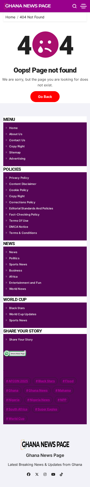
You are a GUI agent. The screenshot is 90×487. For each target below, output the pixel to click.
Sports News (18, 264)
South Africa (18, 409)
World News (17, 288)
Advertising (17, 158)
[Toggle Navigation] (83, 6)
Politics (14, 258)
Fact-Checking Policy (24, 214)
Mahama (64, 390)
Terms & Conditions (23, 233)
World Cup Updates (22, 314)
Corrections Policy (22, 202)
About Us (15, 134)
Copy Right (17, 146)
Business (15, 270)
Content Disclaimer (22, 184)
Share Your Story (21, 339)
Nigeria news (40, 400)
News (13, 252)
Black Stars (17, 308)
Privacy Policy (19, 177)
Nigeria (14, 400)
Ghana (13, 390)
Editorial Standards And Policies (31, 208)
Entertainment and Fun (25, 282)
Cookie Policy (18, 190)
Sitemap (15, 152)
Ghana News (38, 390)
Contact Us (17, 140)
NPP (63, 400)
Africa (13, 276)
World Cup (16, 418)
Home (13, 128)
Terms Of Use (18, 220)
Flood (69, 381)
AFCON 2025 (18, 381)
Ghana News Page (45, 455)
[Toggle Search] (74, 6)
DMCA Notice (18, 226)
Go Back (45, 96)
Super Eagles (47, 409)
